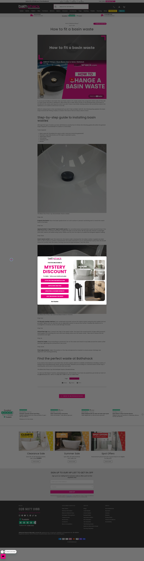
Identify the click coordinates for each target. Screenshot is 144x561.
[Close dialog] (11, 259)
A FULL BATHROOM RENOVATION (55, 280)
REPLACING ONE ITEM (54, 286)
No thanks (54, 301)
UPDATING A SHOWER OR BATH (54, 291)
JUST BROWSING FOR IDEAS (54, 296)
